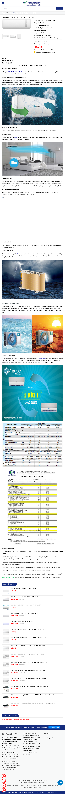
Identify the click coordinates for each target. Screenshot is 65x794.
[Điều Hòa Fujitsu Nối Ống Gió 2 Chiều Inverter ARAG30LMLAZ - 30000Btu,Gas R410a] (6, 697)
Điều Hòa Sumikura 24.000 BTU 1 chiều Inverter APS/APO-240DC (28, 646)
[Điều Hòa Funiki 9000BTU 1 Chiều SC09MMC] (6, 623)
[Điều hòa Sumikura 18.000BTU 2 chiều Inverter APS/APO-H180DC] (6, 672)
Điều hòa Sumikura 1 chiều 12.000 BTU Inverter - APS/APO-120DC (28, 629)
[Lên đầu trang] (62, 789)
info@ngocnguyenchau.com (34, 787)
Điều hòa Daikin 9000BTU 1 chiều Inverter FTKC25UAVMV (26, 605)
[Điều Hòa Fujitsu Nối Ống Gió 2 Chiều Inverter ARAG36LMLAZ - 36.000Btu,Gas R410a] (6, 705)
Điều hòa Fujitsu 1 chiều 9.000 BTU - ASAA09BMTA (24, 613)
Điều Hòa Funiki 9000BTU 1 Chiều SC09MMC (22, 621)
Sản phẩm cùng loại (10, 715)
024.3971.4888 (51, 52)
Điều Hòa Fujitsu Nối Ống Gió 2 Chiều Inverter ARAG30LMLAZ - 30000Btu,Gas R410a (33, 695)
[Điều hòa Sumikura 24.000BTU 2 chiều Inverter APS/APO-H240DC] (6, 681)
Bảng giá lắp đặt (7, 63)
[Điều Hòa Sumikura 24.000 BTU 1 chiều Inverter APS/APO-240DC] (6, 648)
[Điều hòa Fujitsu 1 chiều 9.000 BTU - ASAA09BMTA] (6, 615)
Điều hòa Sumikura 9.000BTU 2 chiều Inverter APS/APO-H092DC (28, 654)
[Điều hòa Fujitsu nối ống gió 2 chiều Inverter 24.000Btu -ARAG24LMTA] (6, 689)
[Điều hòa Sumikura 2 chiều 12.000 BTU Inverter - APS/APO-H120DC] (6, 664)
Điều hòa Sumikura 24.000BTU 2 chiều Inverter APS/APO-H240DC (28, 678)
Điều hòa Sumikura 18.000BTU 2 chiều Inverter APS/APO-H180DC (28, 670)
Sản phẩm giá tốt (9, 584)
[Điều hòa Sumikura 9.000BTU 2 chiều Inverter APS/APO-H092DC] (6, 656)
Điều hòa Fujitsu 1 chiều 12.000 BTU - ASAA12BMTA (25, 597)
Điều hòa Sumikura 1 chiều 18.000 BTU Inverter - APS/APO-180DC (28, 637)
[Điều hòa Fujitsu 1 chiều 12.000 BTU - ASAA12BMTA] (6, 599)
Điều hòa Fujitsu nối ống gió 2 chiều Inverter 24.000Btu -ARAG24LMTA (29, 686)
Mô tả (4, 58)
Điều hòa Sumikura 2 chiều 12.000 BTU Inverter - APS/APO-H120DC (29, 662)
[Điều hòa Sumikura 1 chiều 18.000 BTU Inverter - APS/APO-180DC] (6, 640)
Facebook (50, 738)
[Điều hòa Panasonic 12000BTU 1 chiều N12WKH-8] (6, 591)
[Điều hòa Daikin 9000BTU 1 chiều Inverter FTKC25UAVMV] (6, 607)
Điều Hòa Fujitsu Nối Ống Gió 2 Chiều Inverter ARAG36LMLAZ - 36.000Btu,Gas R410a (33, 703)
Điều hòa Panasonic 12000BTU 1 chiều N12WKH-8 (24, 588)
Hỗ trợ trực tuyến (54, 727)
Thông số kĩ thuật (7, 60)
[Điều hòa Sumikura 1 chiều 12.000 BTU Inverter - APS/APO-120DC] (6, 632)
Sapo (56, 792)
